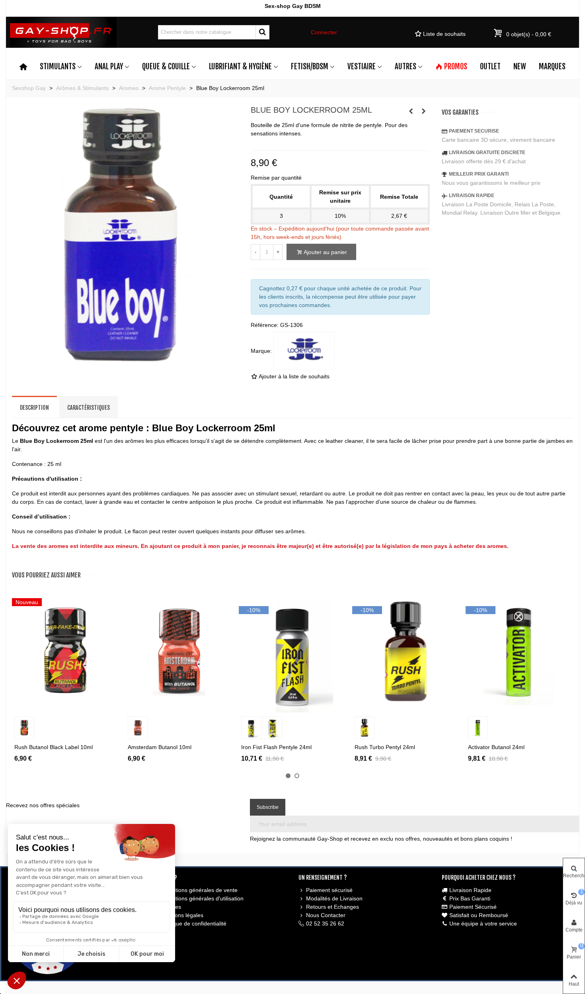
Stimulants (58, 66)
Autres (405, 66)
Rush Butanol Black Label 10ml (53, 747)
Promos (455, 66)
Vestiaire (361, 66)
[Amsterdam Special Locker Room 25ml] (411, 111)
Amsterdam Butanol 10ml (159, 747)
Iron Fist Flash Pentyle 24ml (276, 747)
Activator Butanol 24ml (496, 747)
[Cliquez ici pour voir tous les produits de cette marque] (304, 351)
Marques (552, 66)
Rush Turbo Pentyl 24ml (385, 747)
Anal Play (109, 66)
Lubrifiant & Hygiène (240, 66)
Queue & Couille (166, 66)
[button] (288, 775)
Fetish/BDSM (309, 66)
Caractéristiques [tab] (88, 407)
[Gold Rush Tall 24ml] (424, 111)
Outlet (490, 66)
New (519, 66)
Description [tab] (34, 407)
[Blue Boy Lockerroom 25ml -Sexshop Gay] (125, 360)
